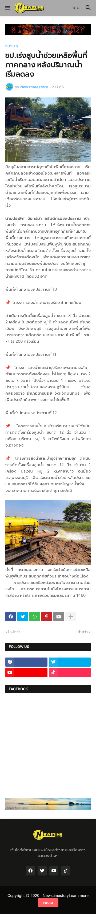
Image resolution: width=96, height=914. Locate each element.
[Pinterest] (46, 616)
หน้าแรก (11, 46)
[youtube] (26, 672)
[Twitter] (22, 616)
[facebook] (26, 662)
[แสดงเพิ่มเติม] (70, 616)
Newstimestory (56, 895)
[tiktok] (70, 672)
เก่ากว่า (82, 631)
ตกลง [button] (48, 902)
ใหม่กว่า (14, 631)
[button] (7, 8)
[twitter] (70, 662)
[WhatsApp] (34, 616)
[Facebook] (10, 616)
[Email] (58, 616)
